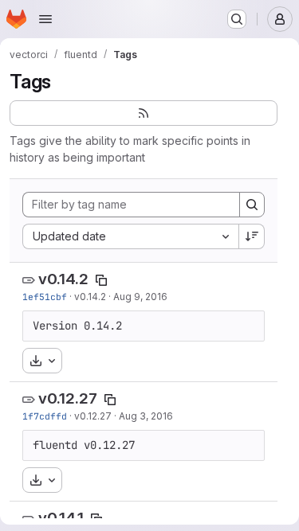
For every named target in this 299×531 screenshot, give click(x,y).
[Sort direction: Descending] (252, 236)
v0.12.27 (67, 398)
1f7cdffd (44, 416)
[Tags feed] (143, 113)
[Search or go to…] (236, 19)
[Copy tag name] (101, 280)
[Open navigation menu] (45, 19)
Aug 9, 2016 (140, 297)
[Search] (252, 204)
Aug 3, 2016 (146, 416)
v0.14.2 (63, 279)
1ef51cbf (44, 297)
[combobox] (130, 236)
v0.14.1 (61, 518)
